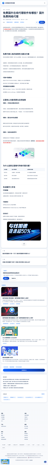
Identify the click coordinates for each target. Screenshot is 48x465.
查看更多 (43, 393)
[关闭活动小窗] (8, 459)
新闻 (4, 9)
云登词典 (2, 437)
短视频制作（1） (13, 397)
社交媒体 (2, 417)
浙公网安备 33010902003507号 (22, 457)
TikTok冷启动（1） (21, 397)
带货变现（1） (6, 397)
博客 (2, 433)
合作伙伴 (26, 428)
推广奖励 (26, 426)
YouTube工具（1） (7, 399)
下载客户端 (13, 278)
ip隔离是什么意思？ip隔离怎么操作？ (10, 385)
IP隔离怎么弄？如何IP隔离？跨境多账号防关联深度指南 (13, 387)
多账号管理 (27, 415)
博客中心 (6, 278)
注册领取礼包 (24, 370)
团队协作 (26, 419)
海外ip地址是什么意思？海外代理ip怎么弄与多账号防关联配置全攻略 (15, 381)
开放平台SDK (3, 426)
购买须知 (26, 439)
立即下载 (42, 22)
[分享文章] (36, 22)
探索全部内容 (3, 439)
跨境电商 (2, 415)
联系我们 (26, 433)
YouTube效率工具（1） (29, 397)
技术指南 (8, 9)
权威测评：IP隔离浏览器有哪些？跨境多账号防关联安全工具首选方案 (15, 383)
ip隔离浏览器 (16, 22)
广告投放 (2, 419)
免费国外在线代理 (9, 22)
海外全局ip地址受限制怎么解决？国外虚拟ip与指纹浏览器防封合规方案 (16, 379)
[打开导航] (44, 3)
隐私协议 (26, 437)
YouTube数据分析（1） (39, 397)
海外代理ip (22, 22)
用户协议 (26, 435)
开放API (26, 417)
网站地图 (30, 460)
